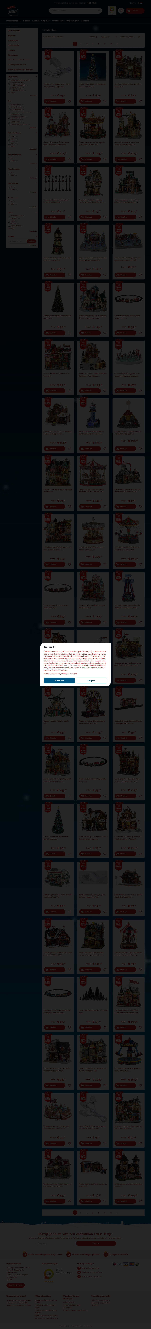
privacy (67, 665)
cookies (74, 665)
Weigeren (91, 681)
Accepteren (59, 680)
